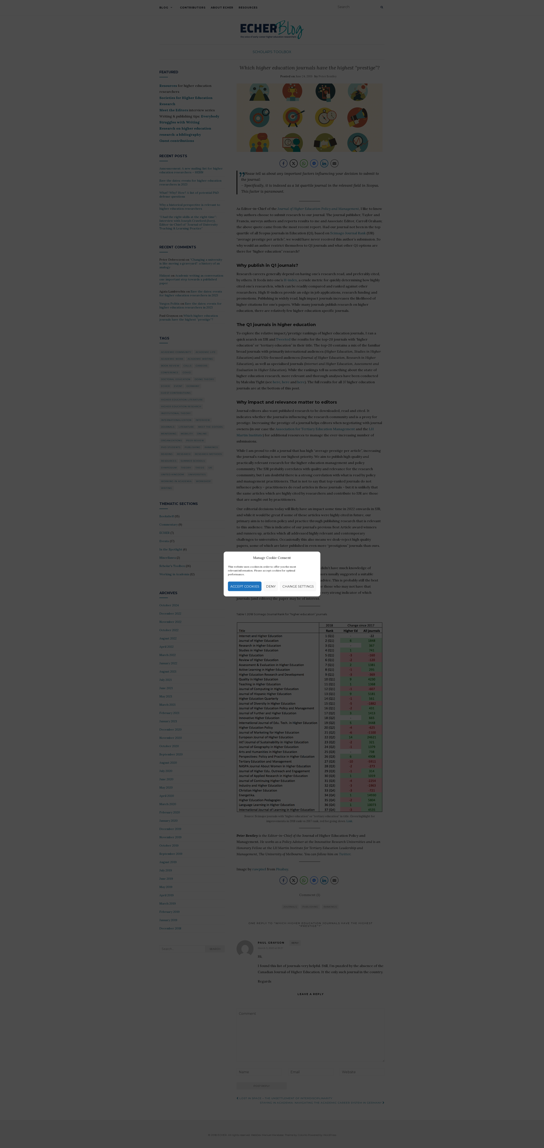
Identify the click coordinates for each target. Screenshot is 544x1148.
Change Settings (298, 586)
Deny (271, 586)
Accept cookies (244, 586)
